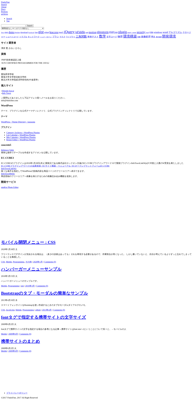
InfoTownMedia (8, 174)
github (46, 32)
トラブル (23, 37)
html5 (61, 32)
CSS (3, 262)
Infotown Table (7, 150)
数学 (102, 36)
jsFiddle (80, 32)
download (24, 32)
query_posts (131, 32)
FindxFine (5, 2)
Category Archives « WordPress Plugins (23, 132)
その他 (28, 262)
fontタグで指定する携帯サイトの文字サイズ (43, 317)
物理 (120, 36)
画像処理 (146, 36)
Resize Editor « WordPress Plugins (20, 140)
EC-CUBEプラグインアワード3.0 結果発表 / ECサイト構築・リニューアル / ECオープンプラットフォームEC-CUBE (55, 166)
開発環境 (169, 36)
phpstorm (103, 32)
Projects (4, 12)
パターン (48, 37)
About (3, 7)
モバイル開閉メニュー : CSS (28, 242)
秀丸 (153, 37)
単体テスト (93, 36)
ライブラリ (70, 37)
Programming (18, 262)
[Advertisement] (97, 218)
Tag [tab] (8, 21)
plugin (122, 32)
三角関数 (81, 36)
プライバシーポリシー (16, 393)
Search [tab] (9, 18)
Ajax (2, 32)
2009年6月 (13, 334)
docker (17, 32)
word (165, 32)
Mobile (9, 262)
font (36, 32)
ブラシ (55, 36)
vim (151, 32)
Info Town (6, 93)
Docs (3, 9)
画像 (139, 37)
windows (158, 32)
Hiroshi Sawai (8, 91)
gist (41, 32)
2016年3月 (30, 286)
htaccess (53, 32)
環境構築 (130, 36)
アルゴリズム (175, 32)
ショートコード (12, 37)
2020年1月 (38, 262)
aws (6, 32)
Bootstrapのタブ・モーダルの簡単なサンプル (44, 293)
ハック (42, 37)
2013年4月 (47, 310)
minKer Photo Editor (9, 187)
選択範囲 (159, 37)
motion (92, 32)
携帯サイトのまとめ (20, 341)
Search (4, 4)
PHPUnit (113, 32)
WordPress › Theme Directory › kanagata (18, 122)
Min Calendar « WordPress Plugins (21, 137)
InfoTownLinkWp (8, 168)
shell (147, 32)
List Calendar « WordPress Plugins (20, 135)
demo (12, 32)
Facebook (31, 32)
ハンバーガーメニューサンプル (31, 269)
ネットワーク (34, 37)
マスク (62, 37)
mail (87, 32)
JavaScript (10, 310)
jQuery (69, 32)
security (141, 32)
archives (4, 14)
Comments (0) (50, 262)
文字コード (112, 37)
